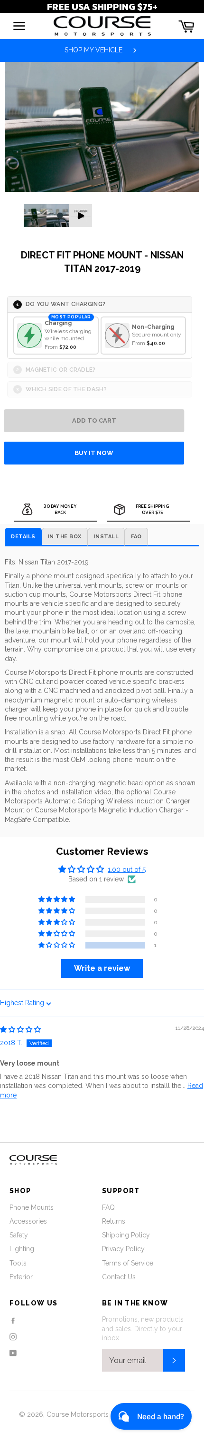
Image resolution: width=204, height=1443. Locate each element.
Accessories (28, 1221)
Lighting (21, 1249)
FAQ (108, 1207)
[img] (20, 1029)
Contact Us (119, 1277)
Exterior (21, 1277)
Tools (18, 1263)
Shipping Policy (126, 1235)
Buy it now (93, 452)
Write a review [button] (102, 968)
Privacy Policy (123, 1249)
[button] (57, 945)
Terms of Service (127, 1263)
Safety (18, 1235)
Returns (113, 1221)
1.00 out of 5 (127, 869)
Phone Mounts (31, 1207)
